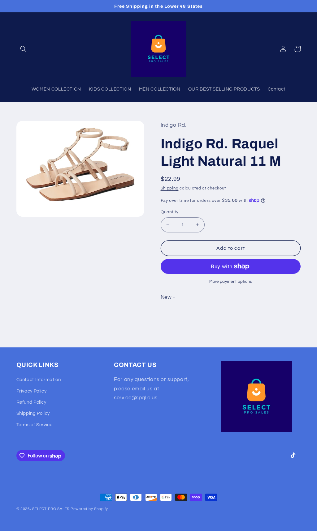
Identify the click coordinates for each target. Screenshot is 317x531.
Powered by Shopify (89, 509)
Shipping (170, 188)
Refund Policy (31, 402)
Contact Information (38, 379)
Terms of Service (34, 425)
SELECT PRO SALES (50, 509)
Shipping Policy (33, 413)
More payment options (230, 282)
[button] (23, 49)
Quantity (170, 212)
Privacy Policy (31, 391)
